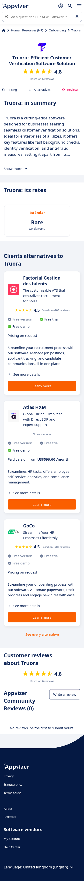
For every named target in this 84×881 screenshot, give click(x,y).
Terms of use (12, 793)
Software (10, 817)
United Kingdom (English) (45, 867)
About (8, 809)
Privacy (9, 776)
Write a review (64, 694)
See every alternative (42, 634)
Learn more (42, 386)
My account (12, 839)
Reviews (72, 90)
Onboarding (57, 30)
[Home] (3, 30)
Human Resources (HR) (27, 30)
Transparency (13, 784)
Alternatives (42, 90)
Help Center (12, 847)
